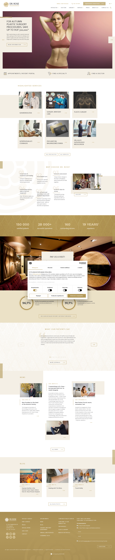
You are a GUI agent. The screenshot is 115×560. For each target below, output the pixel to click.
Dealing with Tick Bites (55, 488)
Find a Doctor (98, 73)
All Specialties (51, 154)
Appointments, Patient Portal (21, 73)
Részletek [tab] (50, 267)
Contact (24, 534)
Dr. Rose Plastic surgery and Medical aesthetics (89, 528)
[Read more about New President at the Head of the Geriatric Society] (37, 416)
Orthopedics (62, 526)
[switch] (50, 290)
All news (55, 449)
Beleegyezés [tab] (35, 267)
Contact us (105, 7)
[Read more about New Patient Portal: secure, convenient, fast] (91, 422)
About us (95, 7)
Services (79, 7)
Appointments (44, 518)
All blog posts (55, 504)
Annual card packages (62, 3)
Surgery (71, 7)
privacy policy (87, 541)
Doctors (63, 7)
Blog (41, 524)
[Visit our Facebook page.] (7, 534)
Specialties (54, 7)
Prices (88, 7)
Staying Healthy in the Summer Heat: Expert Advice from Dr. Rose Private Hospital (31, 490)
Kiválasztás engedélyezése (57, 295)
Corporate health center (66, 518)
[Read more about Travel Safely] (90, 490)
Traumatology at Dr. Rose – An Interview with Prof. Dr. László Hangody (57, 388)
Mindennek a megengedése (76, 295)
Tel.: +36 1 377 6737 (10, 529)
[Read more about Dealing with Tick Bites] (63, 490)
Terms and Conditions (38, 549)
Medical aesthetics (64, 532)
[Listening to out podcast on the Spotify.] (10, 537)
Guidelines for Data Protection (62, 549)
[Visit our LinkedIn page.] (14, 537)
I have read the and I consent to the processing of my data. (92, 541)
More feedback (55, 362)
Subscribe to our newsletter (63, 522)
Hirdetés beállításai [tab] (64, 267)
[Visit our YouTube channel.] (10, 534)
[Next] (111, 40)
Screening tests (45, 535)
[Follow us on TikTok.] (7, 537)
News (41, 521)
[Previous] (3, 40)
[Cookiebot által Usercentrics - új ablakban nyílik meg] (80, 263)
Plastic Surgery (63, 529)
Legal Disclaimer (49, 549)
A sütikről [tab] (80, 267)
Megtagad (38, 295)
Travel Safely (79, 488)
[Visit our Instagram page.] (14, 534)
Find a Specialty (59, 73)
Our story (25, 530)
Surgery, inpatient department (45, 528)
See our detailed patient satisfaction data (56, 316)
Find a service (26, 521)
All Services (64, 154)
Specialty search (27, 518)
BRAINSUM (61, 554)
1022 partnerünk (37, 274)
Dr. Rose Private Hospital (84, 525)
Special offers (26, 527)
